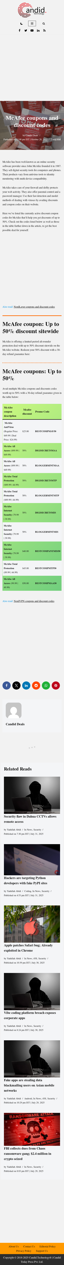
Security (37, 829)
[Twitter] (25, 30)
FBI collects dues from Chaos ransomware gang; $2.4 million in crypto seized (27, 1153)
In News (28, 829)
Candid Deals (32, 135)
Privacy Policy (23, 1250)
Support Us (42, 1250)
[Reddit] (36, 685)
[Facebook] (19, 30)
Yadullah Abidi (14, 829)
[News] (44, 30)
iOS (35, 958)
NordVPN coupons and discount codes (34, 601)
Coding (27, 891)
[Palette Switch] (21, 23)
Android (28, 1098)
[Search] (44, 23)
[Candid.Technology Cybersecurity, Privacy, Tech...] (32, 10)
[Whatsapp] (46, 685)
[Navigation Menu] (32, 23)
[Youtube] (32, 30)
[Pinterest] (56, 685)
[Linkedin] (38, 30)
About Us (14, 1246)
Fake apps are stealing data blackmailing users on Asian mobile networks (29, 1085)
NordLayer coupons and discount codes (34, 306)
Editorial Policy (48, 1246)
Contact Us (29, 1246)
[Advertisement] (32, 67)
